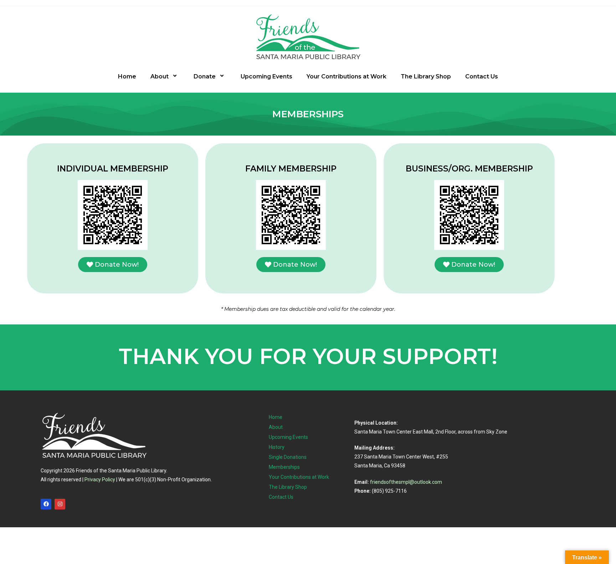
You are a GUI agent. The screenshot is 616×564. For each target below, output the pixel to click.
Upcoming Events (266, 76)
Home (127, 76)
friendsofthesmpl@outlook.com (406, 482)
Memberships (284, 467)
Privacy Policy (99, 479)
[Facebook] (46, 504)
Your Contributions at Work (346, 76)
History (276, 447)
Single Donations (288, 457)
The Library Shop (426, 76)
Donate (205, 76)
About (159, 76)
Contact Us (481, 76)
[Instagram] (60, 504)
